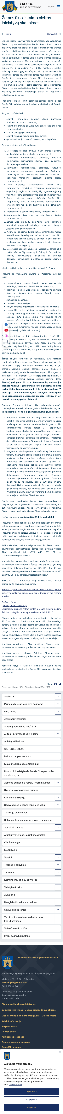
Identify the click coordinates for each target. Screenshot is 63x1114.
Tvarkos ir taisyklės (15, 864)
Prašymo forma (9, 602)
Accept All (31, 1091)
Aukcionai (9, 894)
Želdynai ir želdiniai (15, 718)
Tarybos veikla (9, 1026)
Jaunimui (9, 872)
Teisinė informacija (11, 1021)
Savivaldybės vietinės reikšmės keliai (24, 804)
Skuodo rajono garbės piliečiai (21, 790)
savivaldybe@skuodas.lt (14, 982)
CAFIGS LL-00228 (14, 748)
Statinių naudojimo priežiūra (20, 726)
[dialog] (31, 1081)
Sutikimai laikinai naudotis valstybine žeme (28, 820)
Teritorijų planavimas (16, 812)
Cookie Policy (15, 1084)
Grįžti (8, 34)
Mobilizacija (10, 849)
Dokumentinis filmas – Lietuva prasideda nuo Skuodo (29, 1010)
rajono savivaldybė (30, 5)
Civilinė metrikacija (14, 797)
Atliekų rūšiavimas (14, 741)
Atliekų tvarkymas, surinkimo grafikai (25, 834)
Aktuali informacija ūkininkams (21, 733)
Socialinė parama (13, 827)
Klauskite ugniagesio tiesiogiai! (21, 763)
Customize (31, 1099)
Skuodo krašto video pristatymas (18, 1004)
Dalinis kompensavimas (17, 756)
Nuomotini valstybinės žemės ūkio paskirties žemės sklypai (29, 773)
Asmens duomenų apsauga (16, 1042)
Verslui (8, 857)
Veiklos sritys (9, 1031)
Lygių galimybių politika (17, 935)
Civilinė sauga (12, 842)
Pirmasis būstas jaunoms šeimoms (23, 704)
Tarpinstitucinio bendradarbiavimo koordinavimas (23, 919)
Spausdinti (52, 34)
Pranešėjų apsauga (11, 1047)
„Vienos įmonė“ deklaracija (14, 605)
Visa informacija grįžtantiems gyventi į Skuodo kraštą (29, 1015)
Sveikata (9, 696)
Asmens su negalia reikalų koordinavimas (27, 782)
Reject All (31, 1107)
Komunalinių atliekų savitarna (20, 879)
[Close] (60, 1052)
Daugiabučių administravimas (21, 902)
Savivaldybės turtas (15, 909)
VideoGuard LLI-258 (15, 928)
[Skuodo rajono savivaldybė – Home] (10, 6)
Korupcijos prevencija (13, 1037)
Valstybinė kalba (13, 887)
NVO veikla (10, 711)
